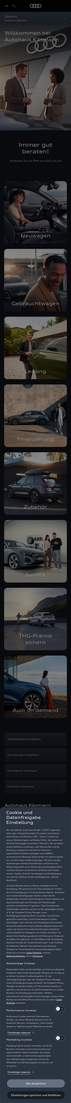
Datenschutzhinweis (15, 956)
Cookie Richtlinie (33, 952)
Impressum (37, 956)
